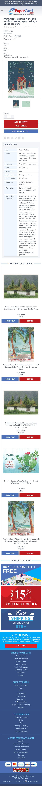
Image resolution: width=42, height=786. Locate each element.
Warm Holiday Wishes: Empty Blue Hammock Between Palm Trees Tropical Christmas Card (21, 367)
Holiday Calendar (21, 731)
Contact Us (21, 758)
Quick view (10, 321)
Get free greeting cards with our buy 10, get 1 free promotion (21, 4)
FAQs (21, 723)
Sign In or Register (21, 717)
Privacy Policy (21, 749)
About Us (21, 741)
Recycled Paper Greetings (21, 705)
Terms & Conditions (21, 752)
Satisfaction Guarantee (21, 744)
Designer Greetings (21, 685)
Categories (21, 672)
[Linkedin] (19, 138)
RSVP (6, 45)
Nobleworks (21, 699)
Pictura (21, 688)
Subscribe (21, 646)
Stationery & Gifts (21, 670)
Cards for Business (21, 667)
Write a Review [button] (33, 27)
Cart (40, 11)
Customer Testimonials (21, 747)
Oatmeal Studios (21, 702)
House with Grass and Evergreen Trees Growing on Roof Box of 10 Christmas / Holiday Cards (21, 425)
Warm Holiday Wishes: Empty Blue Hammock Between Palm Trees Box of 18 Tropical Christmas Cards (21, 541)
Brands (21, 675)
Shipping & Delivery (21, 726)
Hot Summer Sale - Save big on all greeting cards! (21, 1)
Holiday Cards (21, 661)
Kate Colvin (23, 178)
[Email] (8, 138)
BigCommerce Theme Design (13, 781)
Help (21, 720)
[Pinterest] (23, 138)
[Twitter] (16, 138)
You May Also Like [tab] (21, 263)
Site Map (21, 755)
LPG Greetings (21, 696)
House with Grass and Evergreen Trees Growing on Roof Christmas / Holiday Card (21, 308)
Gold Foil (22, 182)
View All (21, 707)
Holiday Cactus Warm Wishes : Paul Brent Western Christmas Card (21, 482)
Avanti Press (21, 693)
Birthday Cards (21, 656)
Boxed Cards (21, 664)
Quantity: (7, 113)
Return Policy (21, 728)
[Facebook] (5, 138)
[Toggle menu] (2, 11)
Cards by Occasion (21, 659)
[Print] (12, 138)
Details (30, 321)
